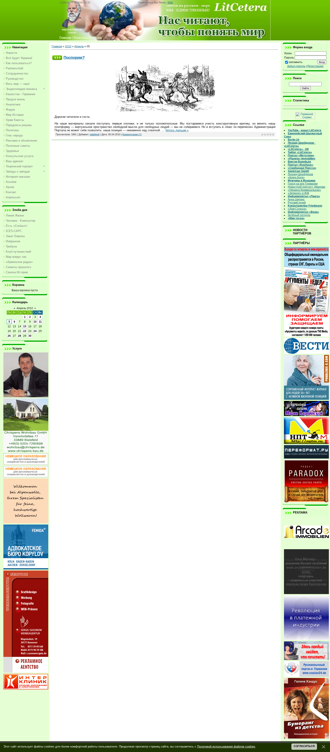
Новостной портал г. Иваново (306, 186)
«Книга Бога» (296, 177)
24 (35, 331)
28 (19, 335)
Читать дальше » (177, 130)
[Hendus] (306, 737)
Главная (57, 46)
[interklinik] (25, 688)
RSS (170, 2)
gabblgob (94, 134)
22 (24, 331)
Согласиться (304, 746)
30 (29, 335)
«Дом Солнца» (297, 208)
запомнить (295, 62)
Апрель (79, 46)
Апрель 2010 (25, 308)
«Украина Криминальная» (304, 190)
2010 (68, 46)
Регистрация (315, 66)
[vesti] (306, 352)
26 (9, 335)
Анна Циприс (296, 199)
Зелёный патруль (299, 215)
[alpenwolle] (25, 522)
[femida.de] (25, 568)
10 (35, 321)
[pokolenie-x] (306, 398)
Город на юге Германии (303, 183)
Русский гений (297, 202)
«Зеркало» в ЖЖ (298, 193)
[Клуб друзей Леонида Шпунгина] (306, 639)
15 (24, 326)
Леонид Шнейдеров (300, 174)
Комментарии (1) (132, 134)
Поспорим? (74, 57)
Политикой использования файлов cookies (226, 746)
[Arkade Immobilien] (306, 547)
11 (40, 321)
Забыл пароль (296, 66)
